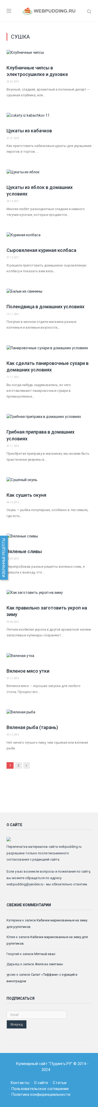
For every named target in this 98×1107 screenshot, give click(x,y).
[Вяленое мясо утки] (49, 658)
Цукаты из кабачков (29, 130)
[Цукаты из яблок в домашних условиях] (49, 174)
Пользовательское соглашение (40, 1088)
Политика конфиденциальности (40, 1094)
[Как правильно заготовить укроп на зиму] (49, 595)
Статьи (59, 1082)
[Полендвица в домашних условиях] (49, 294)
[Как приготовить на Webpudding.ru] (49, 10)
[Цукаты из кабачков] (49, 118)
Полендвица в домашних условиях (45, 306)
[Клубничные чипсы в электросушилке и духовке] (49, 55)
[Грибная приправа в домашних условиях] (49, 419)
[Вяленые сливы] (49, 539)
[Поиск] (89, 11)
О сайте (41, 1082)
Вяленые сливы (24, 551)
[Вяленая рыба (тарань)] (49, 714)
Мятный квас (44, 954)
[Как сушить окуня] (49, 482)
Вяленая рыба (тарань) (32, 727)
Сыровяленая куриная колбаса (41, 250)
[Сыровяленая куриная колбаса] (49, 237)
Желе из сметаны (49, 964)
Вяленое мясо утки (28, 671)
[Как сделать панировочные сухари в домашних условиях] (49, 350)
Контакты (19, 1082)
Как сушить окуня (26, 495)
